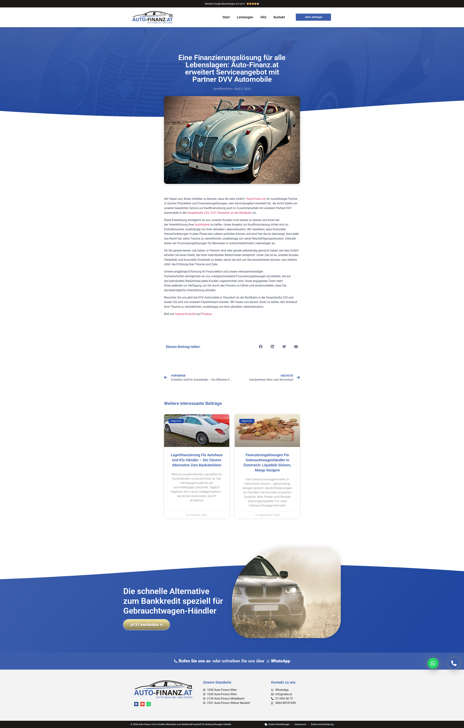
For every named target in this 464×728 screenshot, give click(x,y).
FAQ (263, 17)
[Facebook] (136, 704)
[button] (260, 347)
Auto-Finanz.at (256, 199)
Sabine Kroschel (185, 314)
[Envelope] (142, 704)
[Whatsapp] (148, 704)
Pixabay (207, 314)
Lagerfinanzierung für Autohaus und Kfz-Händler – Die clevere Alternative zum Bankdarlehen (197, 460)
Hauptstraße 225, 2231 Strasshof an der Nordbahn (219, 213)
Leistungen (245, 17)
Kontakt (279, 17)
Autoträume (202, 224)
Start (226, 17)
